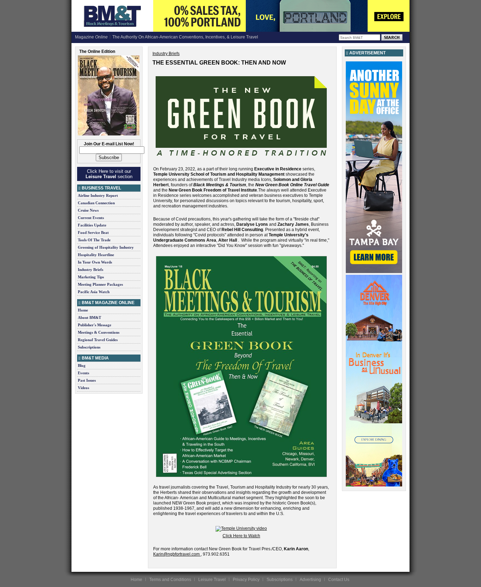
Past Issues (87, 380)
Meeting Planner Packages (100, 284)
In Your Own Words (95, 262)
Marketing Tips (91, 277)
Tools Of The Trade (94, 240)
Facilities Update (92, 225)
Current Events (91, 218)
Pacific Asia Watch (94, 292)
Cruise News (88, 210)
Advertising (310, 579)
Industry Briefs (90, 269)
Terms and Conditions (170, 579)
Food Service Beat (93, 232)
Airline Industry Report (98, 195)
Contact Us (338, 579)
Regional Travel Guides (98, 340)
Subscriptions (89, 347)
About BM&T (89, 317)
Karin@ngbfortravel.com (176, 554)
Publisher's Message (94, 325)
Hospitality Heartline (96, 255)
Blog (82, 365)
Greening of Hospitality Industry (106, 247)
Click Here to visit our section (109, 174)
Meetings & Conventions (98, 332)
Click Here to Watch (241, 535)
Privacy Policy (246, 579)
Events (83, 373)
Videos (83, 388)
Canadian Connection (96, 203)
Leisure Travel (212, 579)
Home (83, 310)
